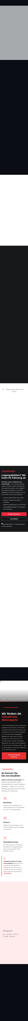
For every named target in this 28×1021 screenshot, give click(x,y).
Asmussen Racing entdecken (14, 756)
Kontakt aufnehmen (14, 514)
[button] (4, 390)
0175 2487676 (14, 519)
